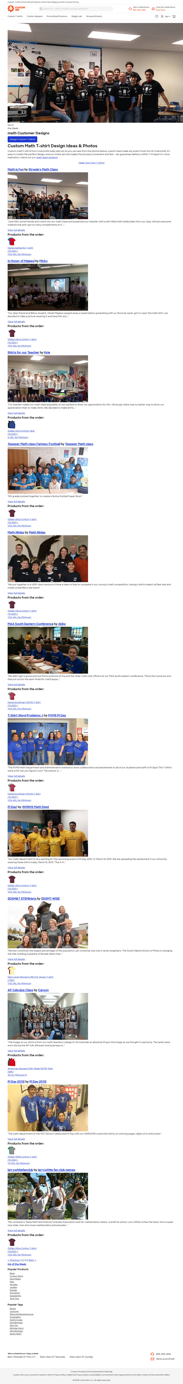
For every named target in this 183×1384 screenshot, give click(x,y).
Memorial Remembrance (21, 1314)
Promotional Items (95, 1371)
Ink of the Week (17, 1264)
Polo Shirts (15, 1293)
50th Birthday (16, 1323)
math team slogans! (47, 157)
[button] (165, 10)
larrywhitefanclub (20, 1170)
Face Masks (15, 1279)
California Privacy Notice (78, 1375)
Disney (13, 1308)
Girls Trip (14, 1325)
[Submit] (41, 8)
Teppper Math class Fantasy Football (34, 444)
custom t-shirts (46, 1375)
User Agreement (121, 1375)
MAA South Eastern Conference (30, 624)
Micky (43, 261)
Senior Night (15, 1334)
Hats (12, 1282)
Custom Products (78, 1371)
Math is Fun (16, 169)
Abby (62, 624)
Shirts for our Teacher (23, 352)
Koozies (13, 1290)
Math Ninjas (16, 532)
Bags (12, 1273)
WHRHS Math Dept (35, 807)
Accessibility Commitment (101, 1375)
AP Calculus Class (20, 990)
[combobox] (75, 8)
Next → (32, 1260)
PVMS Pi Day (57, 715)
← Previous (14, 1260)
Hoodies (13, 1284)
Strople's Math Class (43, 169)
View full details (16, 230)
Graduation (15, 1317)
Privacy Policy (59, 1375)
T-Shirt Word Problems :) (25, 715)
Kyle (47, 352)
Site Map (108, 1371)
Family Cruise (16, 1320)
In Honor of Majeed (21, 261)
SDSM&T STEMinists (22, 899)
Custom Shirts (16, 1276)
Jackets (13, 1287)
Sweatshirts (15, 1296)
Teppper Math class (79, 444)
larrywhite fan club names (56, 1170)
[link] (16, 8)
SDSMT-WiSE (50, 899)
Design (22, 139)
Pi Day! (12, 807)
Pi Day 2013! (16, 1082)
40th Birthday (16, 1331)
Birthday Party (17, 1328)
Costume (14, 1311)
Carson (43, 990)
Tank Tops (14, 1298)
